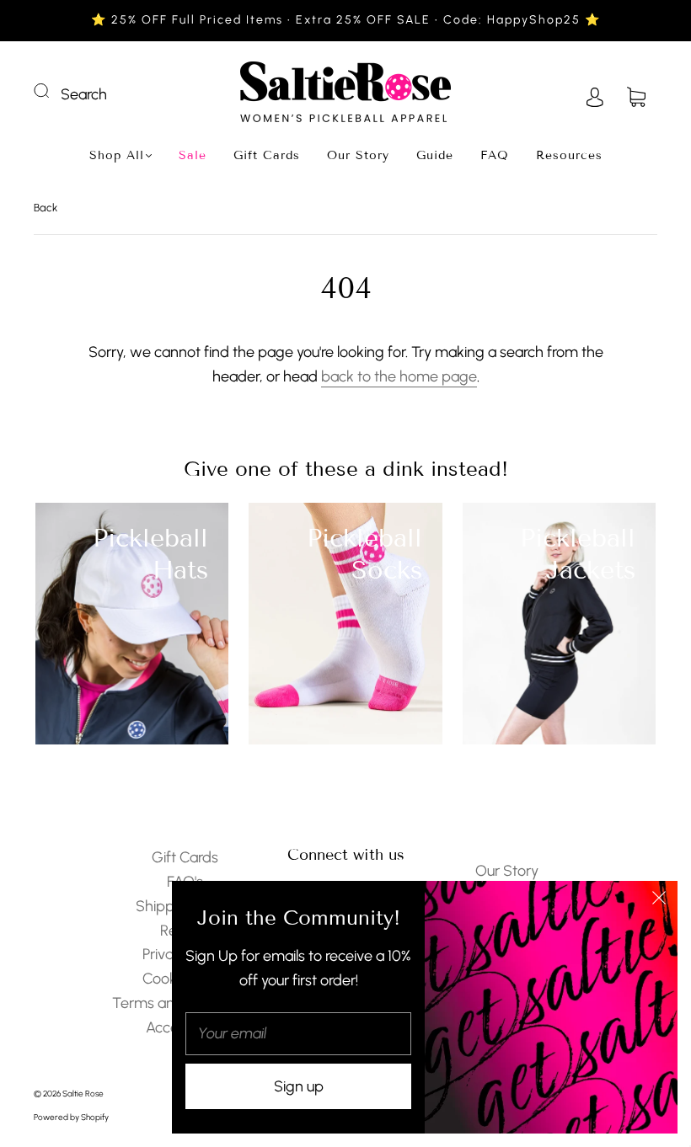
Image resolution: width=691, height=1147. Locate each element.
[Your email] (298, 1033)
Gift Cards (266, 155)
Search (84, 94)
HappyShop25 (536, 20)
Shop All (116, 155)
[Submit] (52, 90)
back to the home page (399, 376)
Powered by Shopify (71, 1117)
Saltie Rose (83, 1093)
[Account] (595, 94)
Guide (434, 155)
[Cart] (636, 94)
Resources (569, 155)
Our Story (358, 155)
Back (45, 207)
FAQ (494, 155)
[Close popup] (659, 899)
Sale (192, 155)
